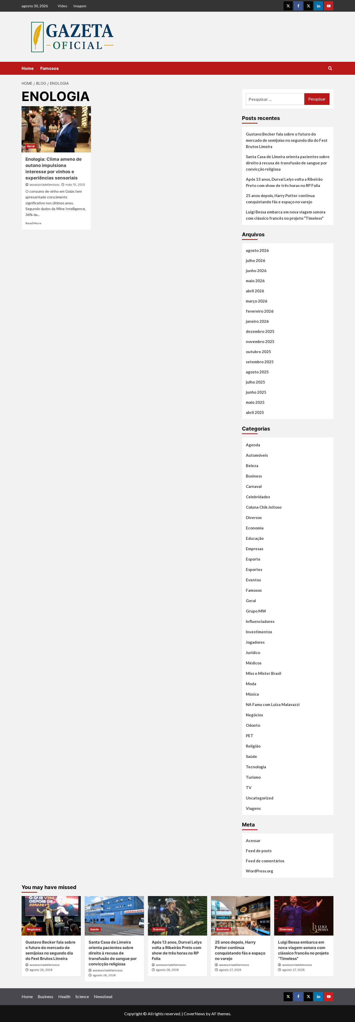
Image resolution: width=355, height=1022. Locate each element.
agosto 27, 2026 (230, 970)
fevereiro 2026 (259, 311)
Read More (33, 223)
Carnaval (254, 486)
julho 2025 (255, 382)
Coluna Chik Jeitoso (263, 507)
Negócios (254, 714)
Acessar (253, 840)
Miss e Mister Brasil (263, 673)
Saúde (251, 756)
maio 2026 (255, 280)
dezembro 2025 (260, 331)
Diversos (254, 517)
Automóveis (257, 455)
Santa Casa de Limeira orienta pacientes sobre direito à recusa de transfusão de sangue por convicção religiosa (288, 162)
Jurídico (253, 652)
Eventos (253, 579)
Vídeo (62, 6)
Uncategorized (259, 798)
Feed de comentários (265, 860)
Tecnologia (256, 766)
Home (28, 68)
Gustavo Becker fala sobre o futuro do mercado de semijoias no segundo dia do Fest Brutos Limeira (286, 140)
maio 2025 (255, 402)
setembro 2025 (260, 361)
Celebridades (258, 496)
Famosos (49, 68)
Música (252, 694)
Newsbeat (103, 996)
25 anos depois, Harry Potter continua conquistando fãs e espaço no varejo (280, 198)
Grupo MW (256, 611)
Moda (251, 683)
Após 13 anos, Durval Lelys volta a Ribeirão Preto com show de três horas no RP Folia (284, 182)
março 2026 (256, 301)
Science (82, 996)
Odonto (253, 725)
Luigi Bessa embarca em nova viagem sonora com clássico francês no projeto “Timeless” (285, 215)
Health (64, 996)
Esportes (254, 569)
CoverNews (194, 1013)
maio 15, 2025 (75, 184)
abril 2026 (255, 290)
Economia (255, 528)
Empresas (254, 548)
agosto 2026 (257, 250)
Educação (255, 538)
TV (249, 787)
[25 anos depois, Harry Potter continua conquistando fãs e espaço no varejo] (240, 916)
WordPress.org (259, 871)
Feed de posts (259, 850)
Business (254, 476)
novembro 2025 (260, 341)
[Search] (330, 68)
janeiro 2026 (257, 321)
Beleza (252, 465)
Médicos (253, 663)
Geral (31, 146)
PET (249, 735)
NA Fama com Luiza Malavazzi (273, 704)
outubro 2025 (258, 351)
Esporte (253, 559)
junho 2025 (256, 392)
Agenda (253, 444)
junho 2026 (256, 270)
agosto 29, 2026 (41, 970)
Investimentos (259, 631)
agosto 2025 (257, 371)
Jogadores (255, 642)
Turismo (253, 777)
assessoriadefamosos (45, 184)
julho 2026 (255, 260)
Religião (253, 746)
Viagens (253, 808)
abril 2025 (255, 412)
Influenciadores (260, 621)
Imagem (79, 6)
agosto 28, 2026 (104, 975)
